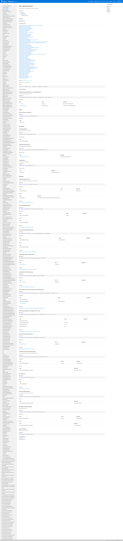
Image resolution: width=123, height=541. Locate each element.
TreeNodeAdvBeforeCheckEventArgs (8, 257)
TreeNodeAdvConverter (6, 267)
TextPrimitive (4, 56)
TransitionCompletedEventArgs (7, 217)
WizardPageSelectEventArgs (7, 413)
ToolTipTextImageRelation (6, 188)
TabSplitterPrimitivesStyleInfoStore (8, 27)
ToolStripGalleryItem (6, 149)
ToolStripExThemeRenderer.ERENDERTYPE (9, 142)
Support (110, 1)
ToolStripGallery (5, 146)
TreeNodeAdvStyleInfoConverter (7, 288)
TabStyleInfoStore (5, 31)
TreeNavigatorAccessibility (6, 241)
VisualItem (4, 385)
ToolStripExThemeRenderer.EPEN (7, 141)
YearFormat (4, 454)
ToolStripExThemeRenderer (6, 139)
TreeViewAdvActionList (6, 306)
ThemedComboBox (5, 60)
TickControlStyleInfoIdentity (7, 67)
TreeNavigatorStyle (5, 247)
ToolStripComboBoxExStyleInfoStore (8, 115)
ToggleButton (4, 83)
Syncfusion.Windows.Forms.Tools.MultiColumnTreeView (7, 483)
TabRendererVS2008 (5, 7)
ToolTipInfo (4, 179)
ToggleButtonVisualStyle (6, 100)
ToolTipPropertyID (5, 184)
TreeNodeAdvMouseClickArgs (7, 274)
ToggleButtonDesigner (6, 86)
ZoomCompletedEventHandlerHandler (8, 458)
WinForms (11, 1)
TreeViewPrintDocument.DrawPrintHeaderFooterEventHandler (8, 343)
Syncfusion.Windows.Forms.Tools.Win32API (8, 496)
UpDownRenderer (5, 367)
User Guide (103, 1)
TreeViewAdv (4, 300)
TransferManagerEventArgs (6, 212)
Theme (4, 59)
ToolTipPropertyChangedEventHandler (8, 182)
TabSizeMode (4, 13)
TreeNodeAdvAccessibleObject (7, 254)
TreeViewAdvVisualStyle (6, 330)
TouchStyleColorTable (6, 198)
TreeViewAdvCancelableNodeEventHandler (9, 313)
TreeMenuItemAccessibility (6, 224)
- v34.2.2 (15, 1)
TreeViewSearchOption (6, 347)
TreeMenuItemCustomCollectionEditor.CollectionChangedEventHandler (8, 229)
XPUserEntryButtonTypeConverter (7, 451)
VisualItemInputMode (6, 389)
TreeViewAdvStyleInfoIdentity (7, 327)
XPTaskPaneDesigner (6, 438)
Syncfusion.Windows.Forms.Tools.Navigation (8, 485)
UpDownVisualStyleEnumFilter (7, 369)
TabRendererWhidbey (6, 10)
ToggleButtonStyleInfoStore (7, 99)
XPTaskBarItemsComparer (6, 431)
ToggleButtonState (5, 95)
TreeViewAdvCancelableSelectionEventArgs (9, 314)
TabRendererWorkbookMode (7, 11)
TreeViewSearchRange (6, 349)
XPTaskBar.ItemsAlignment (6, 416)
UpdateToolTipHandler (6, 356)
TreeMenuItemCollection (6, 225)
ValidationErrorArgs (5, 372)
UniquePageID (5, 354)
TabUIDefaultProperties (6, 33)
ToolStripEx (4, 122)
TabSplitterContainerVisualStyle (7, 21)
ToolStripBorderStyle (6, 109)
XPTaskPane (4, 436)
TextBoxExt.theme (5, 40)
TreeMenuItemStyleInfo (6, 232)
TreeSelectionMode (5, 297)
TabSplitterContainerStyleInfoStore (8, 20)
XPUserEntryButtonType (6, 449)
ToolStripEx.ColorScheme (6, 123)
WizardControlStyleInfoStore (7, 408)
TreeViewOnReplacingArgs (6, 339)
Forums (114, 1)
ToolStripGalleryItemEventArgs (7, 151)
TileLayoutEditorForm (6, 80)
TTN (3, 353)
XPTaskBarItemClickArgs (6, 426)
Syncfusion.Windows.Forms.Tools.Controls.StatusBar (8, 473)
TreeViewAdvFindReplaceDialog (7, 319)
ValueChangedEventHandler (7, 376)
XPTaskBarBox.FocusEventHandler (7, 421)
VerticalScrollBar (5, 382)
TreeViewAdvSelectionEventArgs (7, 326)
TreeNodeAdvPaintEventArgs (7, 281)
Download (119, 1)
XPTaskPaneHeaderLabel (6, 441)
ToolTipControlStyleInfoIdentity (7, 175)
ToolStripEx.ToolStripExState (7, 128)
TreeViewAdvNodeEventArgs (7, 323)
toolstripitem (4, 155)
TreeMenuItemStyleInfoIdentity (7, 234)
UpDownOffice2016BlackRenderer (7, 362)
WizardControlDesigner (6, 403)
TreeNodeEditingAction (6, 291)
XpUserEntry (4, 444)
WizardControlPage (5, 405)
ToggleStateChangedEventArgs (7, 102)
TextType (4, 57)
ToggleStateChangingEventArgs (7, 105)
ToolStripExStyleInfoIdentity (7, 135)
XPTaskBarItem (5, 425)
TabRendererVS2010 (5, 8)
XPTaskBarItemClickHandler (7, 428)
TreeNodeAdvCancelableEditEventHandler (9, 264)
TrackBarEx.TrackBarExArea (6, 204)
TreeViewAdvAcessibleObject (7, 303)
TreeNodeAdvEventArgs (6, 271)
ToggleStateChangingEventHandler (8, 106)
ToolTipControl (5, 172)
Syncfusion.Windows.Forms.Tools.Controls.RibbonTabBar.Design (8, 467)
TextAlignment (5, 37)
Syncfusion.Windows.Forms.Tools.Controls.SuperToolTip (8, 476)
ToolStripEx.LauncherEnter (6, 125)
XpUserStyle (4, 452)
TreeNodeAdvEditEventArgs (7, 268)
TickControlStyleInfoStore (6, 69)
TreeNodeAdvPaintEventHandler (7, 283)
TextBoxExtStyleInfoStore (6, 49)
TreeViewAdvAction (5, 304)
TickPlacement (5, 72)
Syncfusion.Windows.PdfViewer (6, 502)
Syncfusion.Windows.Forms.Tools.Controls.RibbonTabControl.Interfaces (8, 470)
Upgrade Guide (97, 1)
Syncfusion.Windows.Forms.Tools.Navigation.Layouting (8, 490)
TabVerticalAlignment (6, 36)
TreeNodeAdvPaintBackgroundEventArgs (8, 278)
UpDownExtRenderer (6, 357)
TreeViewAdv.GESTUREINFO (7, 301)
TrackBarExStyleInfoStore (6, 208)
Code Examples (91, 1)
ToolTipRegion (5, 185)
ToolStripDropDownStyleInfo (7, 116)
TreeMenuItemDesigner (6, 231)
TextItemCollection (5, 54)
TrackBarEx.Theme (5, 202)
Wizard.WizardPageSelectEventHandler (8, 398)
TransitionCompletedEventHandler (8, 218)
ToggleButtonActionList (6, 85)
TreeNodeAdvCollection (6, 265)
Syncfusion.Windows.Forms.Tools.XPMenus (8, 497)
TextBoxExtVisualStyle (6, 50)
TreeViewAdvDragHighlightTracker (7, 316)
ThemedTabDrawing (5, 63)
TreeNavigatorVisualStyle (6, 251)
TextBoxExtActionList (6, 43)
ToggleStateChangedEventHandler (7, 103)
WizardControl (5, 402)
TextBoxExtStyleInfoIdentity (7, 47)
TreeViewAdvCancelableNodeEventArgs (8, 311)
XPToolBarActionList (5, 442)
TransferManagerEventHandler (7, 214)
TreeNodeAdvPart (5, 284)
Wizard (4, 396)
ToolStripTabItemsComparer (7, 171)
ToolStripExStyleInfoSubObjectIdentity (8, 138)
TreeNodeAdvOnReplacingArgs (7, 277)
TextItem (4, 53)
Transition (4, 215)
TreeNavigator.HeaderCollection (7, 238)
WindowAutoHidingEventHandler (7, 393)
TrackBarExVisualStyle (6, 209)
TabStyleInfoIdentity (5, 30)
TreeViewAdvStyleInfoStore (6, 329)
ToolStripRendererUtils (6, 161)
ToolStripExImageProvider (6, 129)
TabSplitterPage (5, 23)
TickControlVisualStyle (6, 70)
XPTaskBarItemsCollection (6, 429)
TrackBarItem (4, 211)
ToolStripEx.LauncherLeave (6, 126)
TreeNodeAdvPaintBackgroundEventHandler (9, 280)
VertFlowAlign (5, 380)
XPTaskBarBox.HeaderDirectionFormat (8, 422)
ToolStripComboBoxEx (6, 112)
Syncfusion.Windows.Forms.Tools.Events (8, 480)
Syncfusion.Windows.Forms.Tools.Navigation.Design (8, 487)
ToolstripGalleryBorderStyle (6, 148)
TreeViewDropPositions (6, 333)
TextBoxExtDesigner (5, 44)
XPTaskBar (4, 415)
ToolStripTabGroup (5, 168)
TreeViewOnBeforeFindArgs (6, 336)
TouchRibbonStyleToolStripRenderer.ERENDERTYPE (8, 193)
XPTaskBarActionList (5, 418)
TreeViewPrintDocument (6, 340)
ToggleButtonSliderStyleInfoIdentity (8, 92)
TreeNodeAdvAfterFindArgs (6, 255)
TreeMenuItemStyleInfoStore (7, 235)
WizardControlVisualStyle (6, 409)
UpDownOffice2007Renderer (7, 359)
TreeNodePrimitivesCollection (7, 296)
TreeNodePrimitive (5, 293)
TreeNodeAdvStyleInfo (6, 287)
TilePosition (4, 82)
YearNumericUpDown (6, 455)
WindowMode (5, 395)
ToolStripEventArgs (5, 119)
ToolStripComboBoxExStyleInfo (7, 113)
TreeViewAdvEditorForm (6, 317)
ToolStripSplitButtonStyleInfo (7, 165)
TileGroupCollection (5, 76)
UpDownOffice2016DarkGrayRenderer (8, 363)
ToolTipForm (4, 178)
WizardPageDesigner (5, 412)
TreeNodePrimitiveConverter (7, 294)
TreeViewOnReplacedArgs (6, 337)
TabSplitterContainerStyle (6, 17)
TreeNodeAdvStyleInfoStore (7, 290)
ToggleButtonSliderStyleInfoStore (7, 93)
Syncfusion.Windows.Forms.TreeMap (7, 499)
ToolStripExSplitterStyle (6, 131)
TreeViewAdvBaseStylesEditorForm (8, 307)
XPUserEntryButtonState (6, 448)
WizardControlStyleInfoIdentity (7, 406)
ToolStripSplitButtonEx (6, 164)
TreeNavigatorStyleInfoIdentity (7, 248)
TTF (3, 350)
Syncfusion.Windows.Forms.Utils (6, 500)
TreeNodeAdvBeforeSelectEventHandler (8, 261)
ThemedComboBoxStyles (6, 62)
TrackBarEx (4, 201)
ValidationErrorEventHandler (7, 373)
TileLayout (4, 77)
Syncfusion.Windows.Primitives (6, 503)
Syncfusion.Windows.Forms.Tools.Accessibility (8, 459)
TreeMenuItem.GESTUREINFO (7, 222)
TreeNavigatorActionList (6, 242)
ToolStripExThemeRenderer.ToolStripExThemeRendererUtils (7, 145)
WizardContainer (5, 399)
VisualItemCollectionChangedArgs (7, 386)
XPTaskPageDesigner (6, 435)
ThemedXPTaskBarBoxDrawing (7, 66)
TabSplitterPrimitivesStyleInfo (7, 26)
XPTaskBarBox (5, 419)
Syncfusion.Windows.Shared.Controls (7, 506)
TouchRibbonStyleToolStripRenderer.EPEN (9, 191)
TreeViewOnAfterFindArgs (6, 334)
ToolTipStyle (4, 187)
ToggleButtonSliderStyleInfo (7, 90)
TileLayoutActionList (5, 79)
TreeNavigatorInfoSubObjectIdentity (8, 245)
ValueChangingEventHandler (7, 379)
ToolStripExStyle (5, 132)
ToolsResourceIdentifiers (6, 108)
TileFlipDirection (5, 73)
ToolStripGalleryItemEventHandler (7, 152)
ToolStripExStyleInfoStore (6, 136)
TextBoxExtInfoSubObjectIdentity (7, 46)
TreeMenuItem (5, 221)
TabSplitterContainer (6, 14)
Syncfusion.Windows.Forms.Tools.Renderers (8, 494)
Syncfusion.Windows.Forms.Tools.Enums (8, 479)
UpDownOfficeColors (6, 366)
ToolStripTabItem (5, 169)
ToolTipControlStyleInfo (6, 174)
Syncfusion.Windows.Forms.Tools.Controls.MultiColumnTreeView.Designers (8, 462)
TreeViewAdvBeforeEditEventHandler (8, 310)
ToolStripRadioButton (6, 159)
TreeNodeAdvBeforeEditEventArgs (7, 258)
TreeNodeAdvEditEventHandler (7, 270)
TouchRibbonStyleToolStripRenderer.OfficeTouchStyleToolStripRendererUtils (8, 196)
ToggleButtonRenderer (6, 89)
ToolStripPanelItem (5, 158)
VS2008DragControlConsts (6, 390)
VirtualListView (5, 383)
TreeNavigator (5, 237)
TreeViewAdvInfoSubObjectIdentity (8, 320)
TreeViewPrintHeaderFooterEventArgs (8, 344)
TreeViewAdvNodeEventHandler (7, 324)
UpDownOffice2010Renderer (7, 360)
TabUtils (4, 34)
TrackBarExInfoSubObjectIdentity (7, 205)
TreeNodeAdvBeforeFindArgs (7, 260)
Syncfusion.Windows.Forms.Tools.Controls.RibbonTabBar (8, 465)
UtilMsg (4, 370)
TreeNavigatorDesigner (6, 244)
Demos (107, 1)
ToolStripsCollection (5, 162)
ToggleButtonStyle (5, 96)
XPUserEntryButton (5, 445)
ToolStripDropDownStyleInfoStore (7, 118)
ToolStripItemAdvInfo (6, 156)
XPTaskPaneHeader (5, 439)
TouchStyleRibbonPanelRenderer (7, 199)
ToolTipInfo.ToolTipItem (6, 181)
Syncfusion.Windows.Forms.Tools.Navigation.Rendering (8, 493)
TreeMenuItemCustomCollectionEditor (8, 227)
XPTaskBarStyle (5, 432)
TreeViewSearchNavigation (6, 346)
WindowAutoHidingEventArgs (7, 392)
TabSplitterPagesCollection (6, 24)
